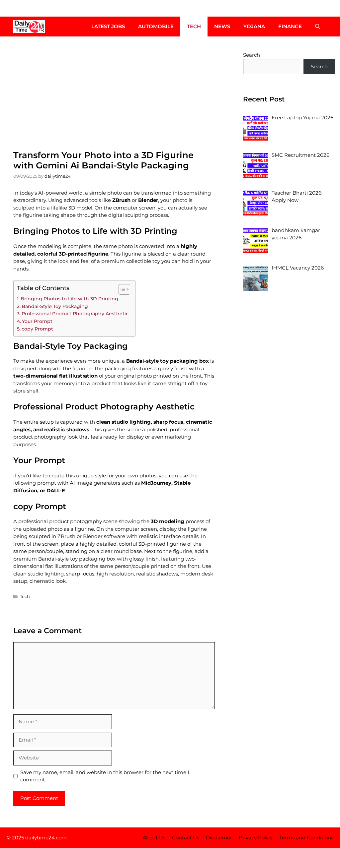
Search (251, 55)
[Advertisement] (114, 92)
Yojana (254, 26)
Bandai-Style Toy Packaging (55, 306)
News (222, 26)
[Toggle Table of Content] (121, 289)
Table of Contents (43, 288)
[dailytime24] (29, 26)
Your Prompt (37, 321)
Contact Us (185, 837)
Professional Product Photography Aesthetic (75, 313)
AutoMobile (156, 26)
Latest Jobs (108, 26)
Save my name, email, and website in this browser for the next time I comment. (104, 776)
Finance (290, 26)
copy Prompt (37, 329)
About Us (153, 837)
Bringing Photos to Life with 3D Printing (69, 298)
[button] (317, 26)
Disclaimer (219, 837)
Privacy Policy (256, 837)
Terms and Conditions (306, 837)
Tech (194, 26)
